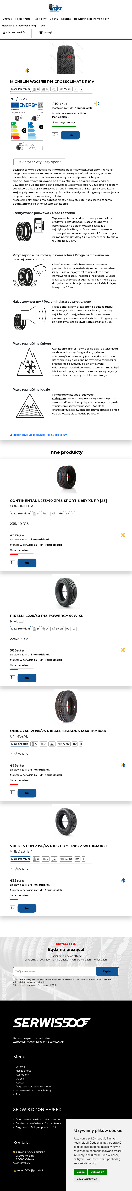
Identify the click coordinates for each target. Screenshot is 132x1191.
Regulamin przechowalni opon (91, 18)
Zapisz (107, 971)
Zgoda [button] (81, 1171)
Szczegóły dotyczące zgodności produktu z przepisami (39, 435)
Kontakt (66, 18)
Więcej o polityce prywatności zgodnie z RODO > (35, 985)
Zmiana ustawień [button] (87, 1178)
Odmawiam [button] (97, 1171)
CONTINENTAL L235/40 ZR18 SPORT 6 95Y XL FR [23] (58, 501)
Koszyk (48, 32)
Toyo (42, 25)
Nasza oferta (22, 18)
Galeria (54, 18)
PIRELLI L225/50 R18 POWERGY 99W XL (46, 616)
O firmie (7, 18)
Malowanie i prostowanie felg (19, 25)
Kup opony (40, 18)
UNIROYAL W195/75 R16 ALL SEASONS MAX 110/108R (58, 731)
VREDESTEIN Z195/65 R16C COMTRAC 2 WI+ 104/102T (59, 846)
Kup (70, 135)
